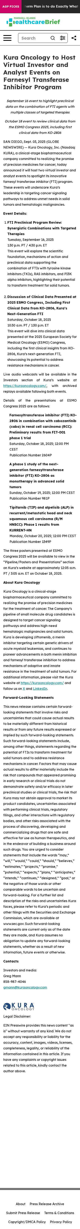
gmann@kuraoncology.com (25, 987)
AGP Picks (10, 6)
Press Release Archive (47, 1204)
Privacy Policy (61, 1222)
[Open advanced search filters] (62, 38)
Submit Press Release (23, 1213)
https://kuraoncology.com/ (24, 386)
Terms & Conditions (59, 1213)
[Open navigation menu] (7, 38)
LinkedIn (40, 689)
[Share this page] (74, 38)
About (20, 1204)
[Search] (53, 38)
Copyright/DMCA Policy (27, 1222)
